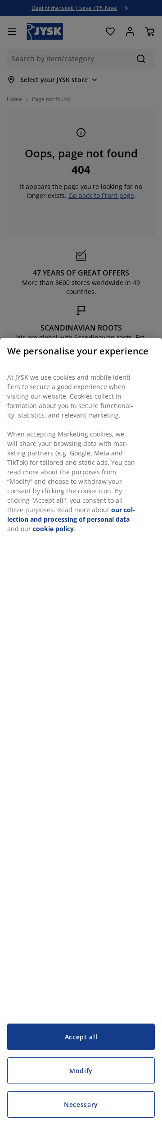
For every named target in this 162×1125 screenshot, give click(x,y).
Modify (81, 1070)
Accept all (81, 1037)
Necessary (81, 1104)
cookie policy (53, 528)
